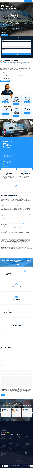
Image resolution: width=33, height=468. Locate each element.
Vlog (6, 1)
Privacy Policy (9, 1)
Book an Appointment (5, 80)
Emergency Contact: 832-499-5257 (27, 465)
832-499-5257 (16, 264)
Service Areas (20, 0)
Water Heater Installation (13, 66)
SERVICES (3, 434)
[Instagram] (4, 432)
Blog (4, 1)
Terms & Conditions (14, 392)
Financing (17, 0)
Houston (6, 63)
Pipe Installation (5, 66)
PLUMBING (11, 434)
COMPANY (11, 443)
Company (1, 1)
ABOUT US (3, 424)
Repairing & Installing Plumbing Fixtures (11, 67)
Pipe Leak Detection (21, 66)
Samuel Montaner (27, 409)
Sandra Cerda (6, 409)
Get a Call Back (4, 34)
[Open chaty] (2, 466)
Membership (13, 0)
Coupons (11, 0)
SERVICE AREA (19, 434)
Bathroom (26, 66)
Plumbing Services (25, 62)
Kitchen (30, 66)
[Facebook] (1, 432)
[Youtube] (3, 432)
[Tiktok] (5, 432)
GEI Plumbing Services (5, 62)
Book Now (12, 1)
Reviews (8, 0)
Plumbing (1, 0)
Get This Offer (5, 102)
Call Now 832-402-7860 (28, 1)
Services (5, 0)
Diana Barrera (17, 409)
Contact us (3, 31)
